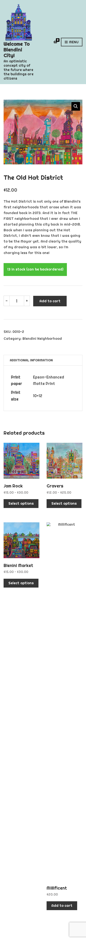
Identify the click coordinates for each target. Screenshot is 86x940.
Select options (21, 503)
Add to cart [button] (61, 905)
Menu (73, 42)
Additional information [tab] (31, 360)
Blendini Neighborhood (42, 338)
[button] (75, 106)
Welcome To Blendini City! (17, 49)
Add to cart (49, 301)
